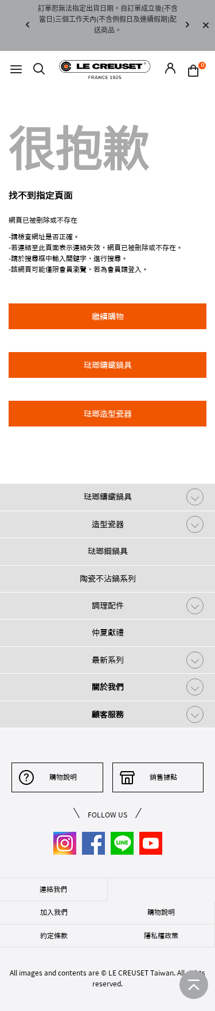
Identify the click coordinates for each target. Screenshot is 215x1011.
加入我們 (54, 912)
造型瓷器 (108, 524)
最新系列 (108, 660)
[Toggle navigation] (16, 69)
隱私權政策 (161, 935)
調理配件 (108, 606)
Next (187, 25)
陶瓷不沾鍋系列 (108, 579)
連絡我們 (53, 889)
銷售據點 (163, 776)
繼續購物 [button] (108, 317)
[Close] (206, 25)
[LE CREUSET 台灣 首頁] (105, 69)
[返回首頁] (193, 984)
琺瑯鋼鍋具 (108, 551)
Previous (27, 25)
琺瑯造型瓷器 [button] (108, 414)
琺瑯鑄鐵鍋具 (108, 497)
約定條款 (54, 935)
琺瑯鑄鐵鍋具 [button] (108, 365)
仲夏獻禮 (108, 633)
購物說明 (63, 776)
